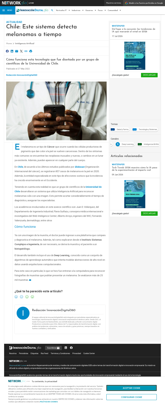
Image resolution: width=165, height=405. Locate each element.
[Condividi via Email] (17, 51)
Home (9, 44)
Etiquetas (34, 353)
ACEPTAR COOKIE (131, 388)
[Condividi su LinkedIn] (12, 51)
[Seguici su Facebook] (71, 348)
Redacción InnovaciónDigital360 (21, 75)
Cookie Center (89, 353)
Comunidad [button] (113, 10)
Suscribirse (52, 348)
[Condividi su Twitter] (21, 51)
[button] (7, 10)
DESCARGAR (149, 75)
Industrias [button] (76, 10)
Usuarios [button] (89, 10)
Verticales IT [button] (61, 10)
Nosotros (13, 353)
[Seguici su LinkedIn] (65, 348)
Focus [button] (100, 10)
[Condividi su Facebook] (7, 51)
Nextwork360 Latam (17, 366)
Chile (20, 166)
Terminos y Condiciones (60, 353)
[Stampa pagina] (31, 51)
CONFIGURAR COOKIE (131, 397)
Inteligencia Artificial (24, 44)
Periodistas (23, 353)
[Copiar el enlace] (26, 51)
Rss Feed (44, 353)
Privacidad (76, 353)
